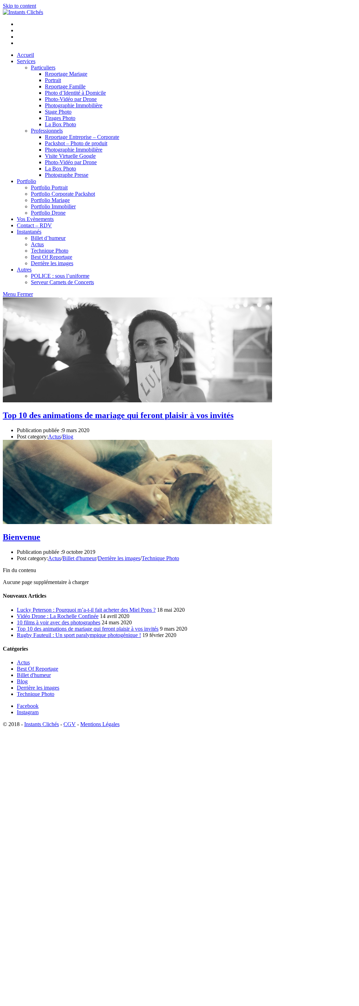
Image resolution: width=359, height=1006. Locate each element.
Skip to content (19, 6)
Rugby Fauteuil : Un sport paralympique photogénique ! (79, 635)
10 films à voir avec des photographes (58, 622)
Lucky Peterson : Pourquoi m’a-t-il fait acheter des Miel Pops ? (86, 610)
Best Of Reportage (37, 669)
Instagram (28, 712)
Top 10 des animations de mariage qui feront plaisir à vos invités (118, 415)
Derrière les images (119, 558)
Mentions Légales (100, 724)
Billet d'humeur (79, 558)
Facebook (28, 706)
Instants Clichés (41, 724)
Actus (54, 437)
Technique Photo (160, 558)
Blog (67, 437)
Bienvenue (21, 537)
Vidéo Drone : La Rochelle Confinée (58, 616)
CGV (69, 724)
